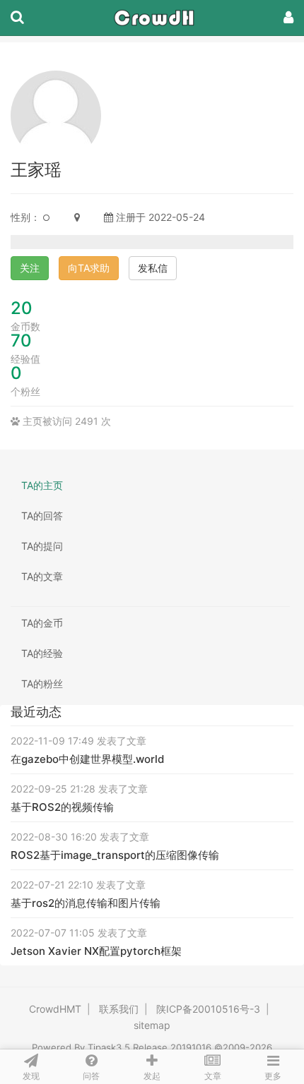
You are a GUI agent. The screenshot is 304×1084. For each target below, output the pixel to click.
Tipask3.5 (109, 1047)
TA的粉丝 (42, 683)
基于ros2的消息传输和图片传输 (85, 903)
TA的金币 (42, 623)
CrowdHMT (55, 1009)
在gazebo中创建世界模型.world (87, 759)
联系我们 (119, 1009)
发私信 (153, 268)
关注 (30, 268)
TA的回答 (42, 516)
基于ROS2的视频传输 (62, 807)
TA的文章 (42, 576)
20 (22, 308)
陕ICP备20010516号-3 (208, 1009)
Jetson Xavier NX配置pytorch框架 (96, 951)
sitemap (152, 1025)
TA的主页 (42, 485)
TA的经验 (42, 653)
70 (21, 340)
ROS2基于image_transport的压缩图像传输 (115, 855)
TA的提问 (42, 546)
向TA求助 (89, 268)
